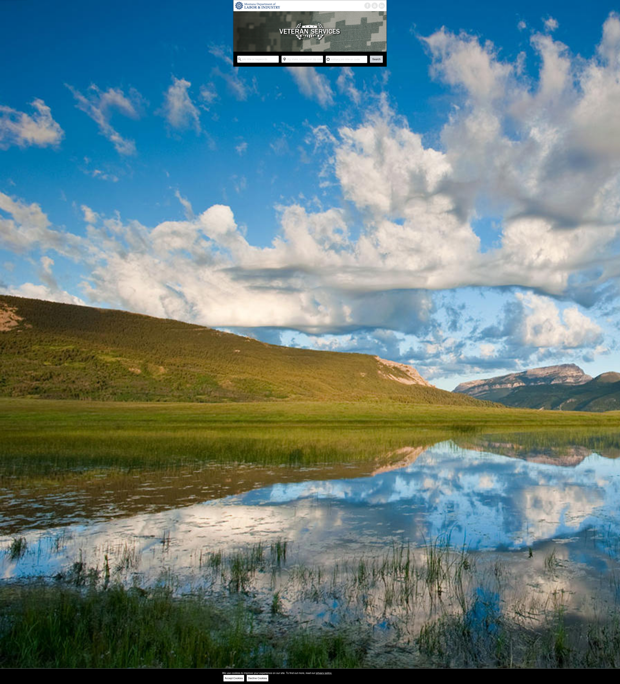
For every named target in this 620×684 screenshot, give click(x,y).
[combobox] (258, 59)
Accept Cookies (234, 678)
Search (376, 59)
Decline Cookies (257, 678)
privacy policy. (324, 673)
